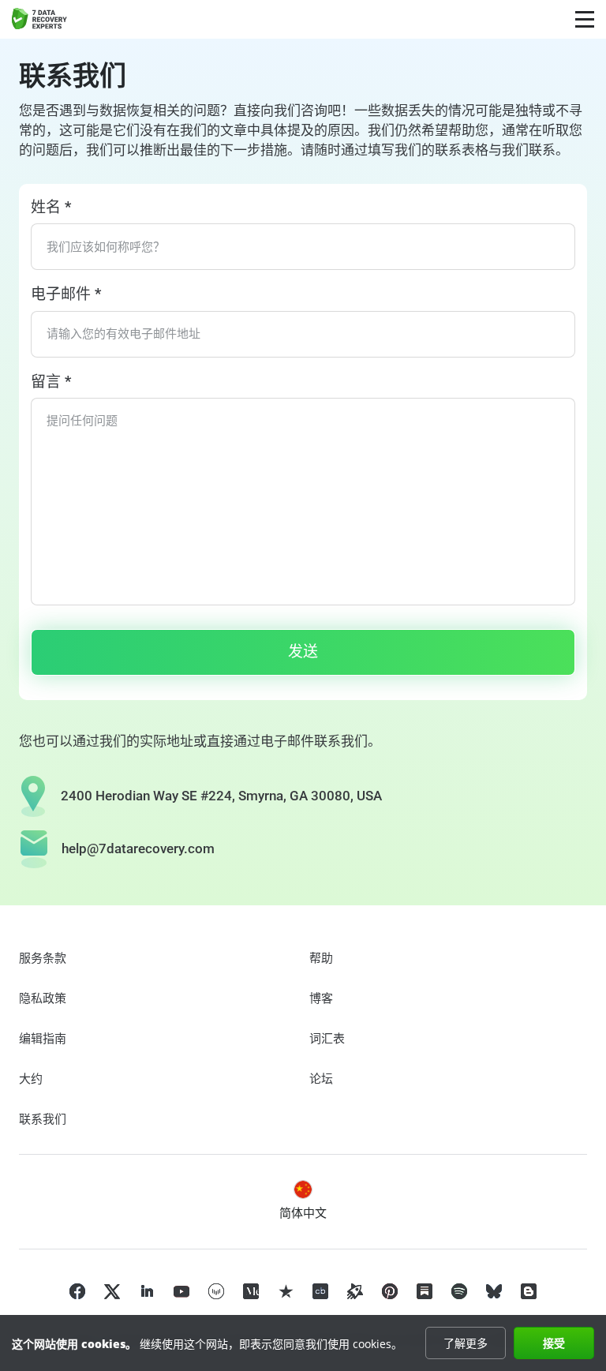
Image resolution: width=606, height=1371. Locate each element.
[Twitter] (112, 1291)
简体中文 (303, 1213)
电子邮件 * (66, 294)
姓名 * (51, 207)
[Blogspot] (528, 1291)
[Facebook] (77, 1291)
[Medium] (251, 1291)
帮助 (321, 958)
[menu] (584, 19)
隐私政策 (42, 998)
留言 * (51, 382)
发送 (303, 651)
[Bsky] (494, 1291)
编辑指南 (42, 1039)
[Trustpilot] (285, 1291)
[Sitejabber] (355, 1291)
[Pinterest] (389, 1291)
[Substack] (424, 1291)
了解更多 (465, 1342)
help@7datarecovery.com (138, 848)
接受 (554, 1342)
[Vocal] (216, 1291)
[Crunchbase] (320, 1291)
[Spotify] (459, 1291)
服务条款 (42, 958)
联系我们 (42, 1119)
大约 (31, 1079)
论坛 (321, 1079)
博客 (321, 998)
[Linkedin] (146, 1291)
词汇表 (327, 1039)
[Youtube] (181, 1291)
